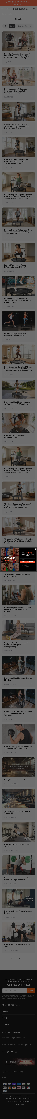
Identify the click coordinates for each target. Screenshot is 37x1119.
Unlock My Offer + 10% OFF (27, 561)
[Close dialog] (35, 549)
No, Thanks (27, 566)
